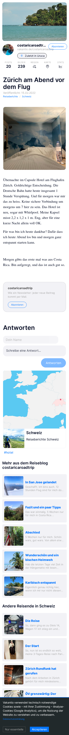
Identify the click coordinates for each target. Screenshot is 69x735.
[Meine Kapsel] (34, 138)
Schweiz (34, 432)
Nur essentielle (14, 729)
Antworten (53, 363)
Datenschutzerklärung (14, 719)
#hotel (8, 452)
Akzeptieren (39, 729)
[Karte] (34, 399)
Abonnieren (58, 46)
